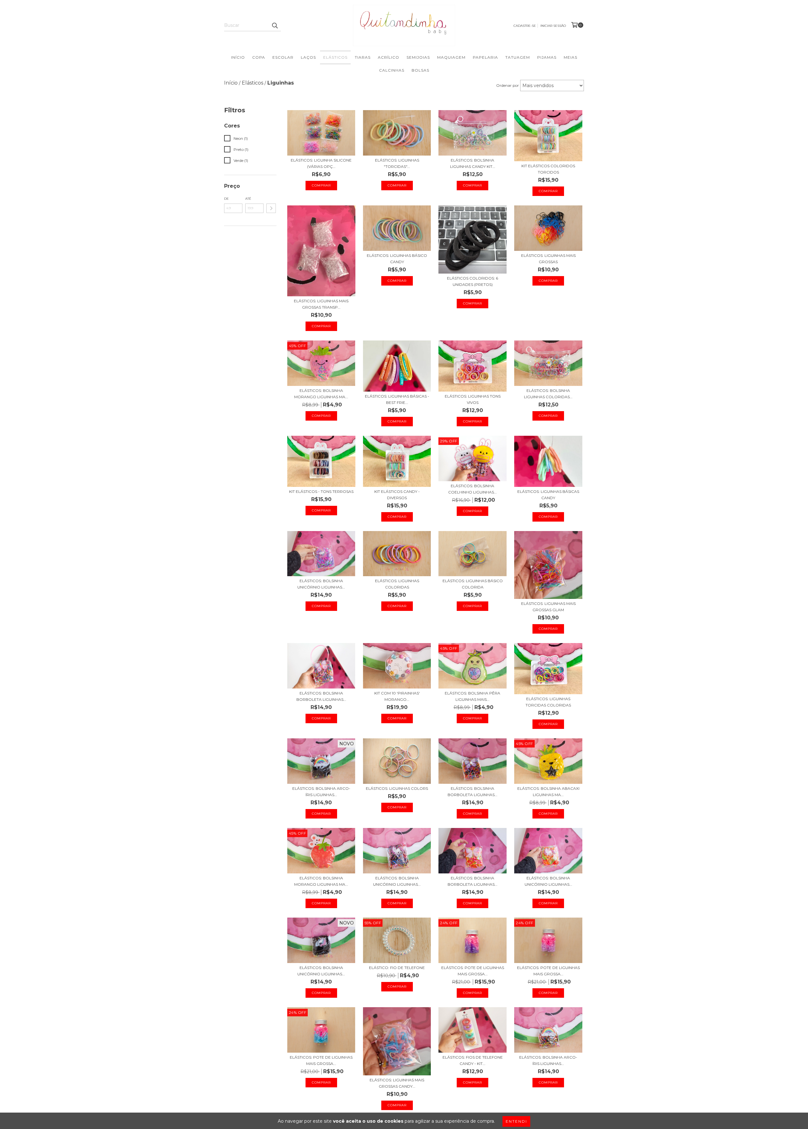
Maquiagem (451, 57)
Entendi (516, 1121)
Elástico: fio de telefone (397, 967)
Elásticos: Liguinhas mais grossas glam (548, 606)
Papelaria (485, 57)
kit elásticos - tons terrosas (321, 491)
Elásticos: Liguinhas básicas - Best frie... (397, 399)
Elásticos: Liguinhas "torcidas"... (397, 163)
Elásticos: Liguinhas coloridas (397, 583)
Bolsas (420, 70)
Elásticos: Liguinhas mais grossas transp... (321, 304)
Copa (258, 57)
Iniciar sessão (553, 26)
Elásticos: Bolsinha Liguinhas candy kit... (472, 163)
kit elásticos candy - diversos (397, 494)
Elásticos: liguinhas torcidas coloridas (548, 701)
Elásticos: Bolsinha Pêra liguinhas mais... (472, 696)
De (226, 199)
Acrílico (388, 57)
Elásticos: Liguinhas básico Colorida (473, 583)
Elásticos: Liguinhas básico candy (397, 258)
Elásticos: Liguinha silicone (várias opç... (321, 163)
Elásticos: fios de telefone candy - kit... (473, 1060)
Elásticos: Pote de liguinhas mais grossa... (472, 970)
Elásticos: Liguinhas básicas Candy (548, 494)
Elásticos (335, 57)
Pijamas (546, 57)
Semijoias (418, 57)
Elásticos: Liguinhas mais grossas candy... (397, 1083)
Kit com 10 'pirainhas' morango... (397, 696)
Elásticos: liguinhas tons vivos (473, 399)
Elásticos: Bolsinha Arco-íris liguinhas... (321, 791)
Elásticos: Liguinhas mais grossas (548, 258)
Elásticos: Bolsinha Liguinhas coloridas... (548, 393)
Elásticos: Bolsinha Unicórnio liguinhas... (321, 583)
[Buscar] (274, 25)
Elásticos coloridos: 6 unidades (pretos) (472, 281)
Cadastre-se (525, 26)
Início (238, 57)
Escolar (283, 57)
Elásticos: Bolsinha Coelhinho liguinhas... (472, 488)
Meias (570, 57)
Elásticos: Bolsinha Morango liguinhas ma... (321, 393)
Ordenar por (507, 85)
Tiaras (363, 57)
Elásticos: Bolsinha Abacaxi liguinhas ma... (548, 791)
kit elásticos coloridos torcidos (548, 168)
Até (248, 199)
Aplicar (271, 208)
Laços (308, 57)
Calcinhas (391, 70)
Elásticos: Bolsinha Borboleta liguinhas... (321, 696)
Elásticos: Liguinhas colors (397, 788)
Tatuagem (517, 57)
